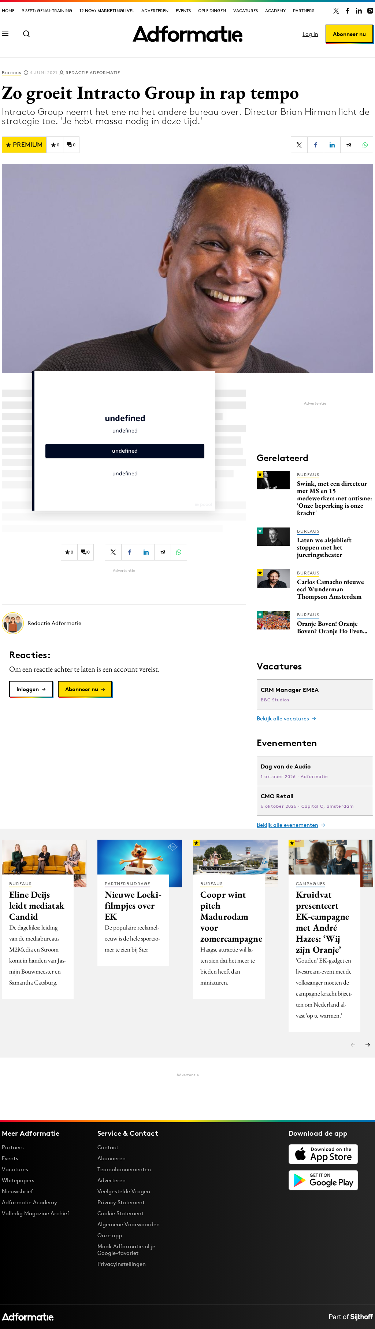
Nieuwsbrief (17, 1191)
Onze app (109, 1235)
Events (183, 10)
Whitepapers (18, 1180)
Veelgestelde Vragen (123, 1191)
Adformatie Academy (29, 1202)
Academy (275, 10)
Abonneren (111, 1158)
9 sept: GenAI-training (47, 10)
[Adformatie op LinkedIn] (359, 11)
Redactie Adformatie (93, 72)
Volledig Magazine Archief (35, 1213)
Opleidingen (212, 10)
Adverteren (154, 10)
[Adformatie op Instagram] (370, 11)
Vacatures (245, 10)
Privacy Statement (121, 1202)
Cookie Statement (120, 1213)
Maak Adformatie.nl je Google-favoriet (126, 1249)
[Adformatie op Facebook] (347, 11)
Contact (107, 1147)
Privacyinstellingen (121, 1264)
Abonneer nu (349, 33)
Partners (303, 10)
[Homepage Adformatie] (187, 34)
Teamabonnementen (124, 1169)
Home (8, 10)
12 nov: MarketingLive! (106, 10)
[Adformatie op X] (336, 11)
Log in (310, 33)
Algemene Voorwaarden (128, 1224)
